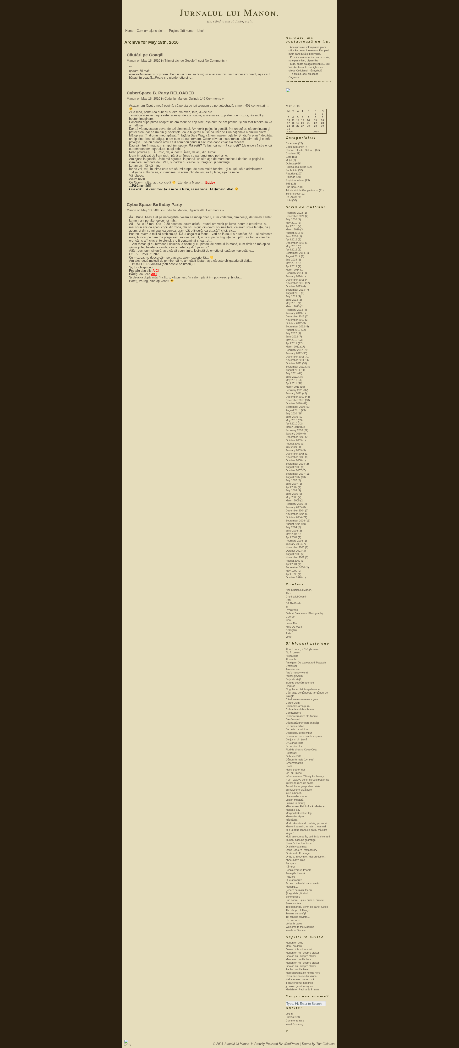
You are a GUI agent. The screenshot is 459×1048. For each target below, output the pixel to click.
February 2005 (294, 503)
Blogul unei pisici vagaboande (303, 689)
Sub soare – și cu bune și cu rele (305, 900)
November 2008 (295, 457)
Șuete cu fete (293, 903)
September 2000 (295, 567)
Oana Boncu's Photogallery (301, 849)
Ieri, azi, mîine (294, 772)
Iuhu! (200, 31)
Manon (131, 60)
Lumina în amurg (295, 803)
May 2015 (291, 246)
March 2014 (293, 269)
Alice (288, 593)
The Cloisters (325, 1044)
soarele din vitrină (306, 976)
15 (315, 120)
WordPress (291, 1044)
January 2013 (294, 313)
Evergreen (292, 609)
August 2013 (293, 293)
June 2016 (292, 236)
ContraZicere (293, 712)
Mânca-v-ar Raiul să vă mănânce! (305, 806)
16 (322, 120)
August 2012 (293, 329)
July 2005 (291, 490)
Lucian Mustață (294, 799)
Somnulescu (293, 896)
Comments (295, 1020)
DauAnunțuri (293, 719)
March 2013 (293, 306)
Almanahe (291, 659)
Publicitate (291, 170)
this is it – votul (303, 949)
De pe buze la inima (297, 729)
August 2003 (293, 554)
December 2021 (295, 216)
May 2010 (291, 420)
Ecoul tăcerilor (294, 746)
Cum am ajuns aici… (151, 31)
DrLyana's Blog (294, 742)
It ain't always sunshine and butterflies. (308, 779)
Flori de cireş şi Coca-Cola (301, 749)
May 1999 (291, 570)
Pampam (291, 863)
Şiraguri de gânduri (296, 893)
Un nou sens (293, 920)
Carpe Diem (293, 702)
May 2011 (291, 380)
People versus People (298, 870)
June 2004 (292, 530)
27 (302, 126)
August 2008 (293, 467)
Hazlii (289, 766)
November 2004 (295, 513)
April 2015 (291, 249)
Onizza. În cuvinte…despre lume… (306, 856)
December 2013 (295, 279)
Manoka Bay (293, 809)
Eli (287, 606)
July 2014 (291, 259)
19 (297, 123)
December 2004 (295, 510)
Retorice (290, 173)
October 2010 (294, 403)
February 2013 (294, 309)
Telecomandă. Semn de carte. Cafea (307, 906)
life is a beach (293, 793)
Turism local (293, 193)
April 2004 (291, 537)
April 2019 (291, 226)
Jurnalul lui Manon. (229, 12)
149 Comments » (212, 98)
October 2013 (294, 286)
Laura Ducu (292, 623)
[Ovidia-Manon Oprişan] (300, 102)
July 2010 (291, 413)
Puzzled (290, 876)
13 (302, 120)
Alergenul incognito (302, 982)
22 (315, 123)
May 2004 (291, 533)
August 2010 (293, 410)
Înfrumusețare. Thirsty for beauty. (305, 776)
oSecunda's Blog (295, 859)
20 (302, 123)
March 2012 (293, 346)
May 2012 (291, 339)
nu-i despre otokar (308, 952)
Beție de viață (293, 679)
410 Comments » (212, 210)
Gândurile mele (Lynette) (300, 759)
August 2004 (293, 523)
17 (288, 123)
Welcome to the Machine (300, 926)
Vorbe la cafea (294, 923)
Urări (288, 200)
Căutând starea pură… (299, 706)
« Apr (290, 131)
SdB (288, 183)
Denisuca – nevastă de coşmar (304, 736)
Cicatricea (291, 143)
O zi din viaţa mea (296, 846)
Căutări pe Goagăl (145, 55)
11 (293, 120)
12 (297, 120)
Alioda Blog (292, 655)
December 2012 (295, 316)
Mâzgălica (291, 819)
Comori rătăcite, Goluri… (300, 150)
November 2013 (295, 283)
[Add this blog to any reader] (126, 1045)
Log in (289, 1013)
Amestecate (293, 669)
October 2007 (294, 470)
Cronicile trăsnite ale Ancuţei (302, 716)
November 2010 (295, 400)
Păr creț (290, 866)
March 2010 (293, 426)
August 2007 (293, 477)
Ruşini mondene (295, 180)
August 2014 (293, 256)
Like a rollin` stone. (296, 796)
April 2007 (291, 487)
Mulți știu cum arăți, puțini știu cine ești (308, 836)
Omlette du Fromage (298, 853)
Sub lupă (291, 186)
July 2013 (291, 296)
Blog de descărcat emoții (300, 682)
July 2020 (291, 219)
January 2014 (294, 276)
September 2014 (295, 252)
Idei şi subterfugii (295, 769)
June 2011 (292, 376)
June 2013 (292, 299)
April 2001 (291, 564)
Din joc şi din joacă (296, 739)
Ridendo (290, 176)
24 (288, 126)
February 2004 (294, 540)
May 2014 (291, 262)
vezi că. (310, 979)
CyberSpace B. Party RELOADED (160, 93)
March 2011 (292, 386)
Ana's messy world (297, 672)
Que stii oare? (294, 880)
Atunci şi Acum (294, 675)
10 (288, 120)
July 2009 (291, 446)
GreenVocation (294, 762)
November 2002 (295, 557)
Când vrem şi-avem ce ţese (302, 699)
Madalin (290, 989)
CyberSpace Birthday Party (154, 204)
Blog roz (290, 685)
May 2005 (291, 497)
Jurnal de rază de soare (299, 783)
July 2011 (291, 373)
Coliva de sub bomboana (300, 709)
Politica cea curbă (296, 166)
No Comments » (216, 60)
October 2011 (293, 363)
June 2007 (292, 483)
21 (308, 123)
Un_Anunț (291, 196)
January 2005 (294, 507)
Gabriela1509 (293, 756)
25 (293, 126)
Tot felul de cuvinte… (298, 916)
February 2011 (294, 390)
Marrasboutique (295, 816)
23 (322, 123)
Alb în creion (293, 652)
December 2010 (295, 396)
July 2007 (291, 480)
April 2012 (291, 343)
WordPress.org (294, 1024)
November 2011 (295, 359)
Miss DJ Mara (294, 626)
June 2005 (292, 493)
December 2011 (295, 356)
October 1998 (294, 577)
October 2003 (294, 550)
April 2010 (291, 423)
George (290, 616)
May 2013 (291, 303)
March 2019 (293, 229)
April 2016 (291, 239)
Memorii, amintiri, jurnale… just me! (306, 826)
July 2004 (291, 527)
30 (322, 126)
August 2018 (293, 232)
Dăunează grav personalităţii (302, 722)
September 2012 (295, 326)
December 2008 (295, 453)
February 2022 (294, 212)
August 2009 (293, 443)
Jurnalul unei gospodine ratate (303, 786)
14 (308, 120)
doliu (300, 942)
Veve (288, 636)
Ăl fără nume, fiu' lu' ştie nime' (302, 649)
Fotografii (291, 752)
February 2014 (294, 273)
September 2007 (295, 473)
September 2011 (295, 366)
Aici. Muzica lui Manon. (299, 589)
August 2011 (293, 370)
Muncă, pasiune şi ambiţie (301, 839)
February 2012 (294, 349)
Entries (293, 1016)
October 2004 (294, 517)
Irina (288, 620)
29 (315, 126)
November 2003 (295, 547)
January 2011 (293, 393)
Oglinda (194, 98)
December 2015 (295, 242)
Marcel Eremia (294, 972)
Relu (288, 633)
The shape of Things (298, 910)
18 (293, 123)
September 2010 (295, 406)
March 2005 (293, 500)
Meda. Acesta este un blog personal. (307, 823)
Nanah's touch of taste (299, 843)
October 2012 (294, 323)
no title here (304, 959)
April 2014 (291, 266)
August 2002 (293, 560)
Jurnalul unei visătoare (299, 789)
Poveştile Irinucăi (295, 873)
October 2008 (294, 460)
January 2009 (294, 450)
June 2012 (292, 336)
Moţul (289, 160)
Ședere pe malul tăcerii (299, 890)
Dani (288, 599)
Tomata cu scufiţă (296, 913)
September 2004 (295, 520)
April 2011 (291, 383)
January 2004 (294, 544)
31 (288, 129)
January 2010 (294, 433)
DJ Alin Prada (293, 603)
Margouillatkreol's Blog (298, 813)
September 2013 (295, 289)
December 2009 (295, 436)
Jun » (316, 131)
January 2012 (294, 353)
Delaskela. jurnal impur (299, 732)
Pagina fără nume (181, 31)
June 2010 (292, 416)
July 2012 (291, 333)
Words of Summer (296, 930)
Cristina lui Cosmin (296, 596)
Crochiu (290, 153)
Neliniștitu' (291, 630)
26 (297, 126)
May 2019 (291, 222)
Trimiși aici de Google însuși (184, 60)
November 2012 (295, 319)
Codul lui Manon (175, 98)
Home (129, 31)
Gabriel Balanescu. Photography (304, 613)
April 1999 (291, 574)
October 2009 (294, 440)
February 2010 (294, 430)
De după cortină (295, 726)
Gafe (288, 156)
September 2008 (295, 463)
